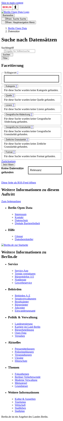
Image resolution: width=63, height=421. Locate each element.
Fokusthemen (22, 374)
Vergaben (20, 335)
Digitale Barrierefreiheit (27, 223)
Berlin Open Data (17, 28)
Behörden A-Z (22, 295)
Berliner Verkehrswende (27, 377)
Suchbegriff (7, 47)
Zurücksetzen (8, 161)
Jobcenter (20, 307)
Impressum (20, 214)
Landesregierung (24, 323)
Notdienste (20, 279)
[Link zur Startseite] (15, 12)
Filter (5, 58)
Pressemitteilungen (25, 348)
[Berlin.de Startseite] (14, 245)
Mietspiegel (21, 383)
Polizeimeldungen (24, 351)
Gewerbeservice (23, 282)
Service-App (21, 270)
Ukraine (19, 357)
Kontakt (19, 217)
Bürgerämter (21, 304)
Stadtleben (20, 408)
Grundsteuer (21, 386)
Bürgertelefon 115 (24, 276)
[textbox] (31, 78)
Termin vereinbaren (25, 273)
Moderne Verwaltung (26, 380)
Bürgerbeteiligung (24, 329)
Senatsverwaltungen (25, 298)
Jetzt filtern (8, 164)
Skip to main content (12, 2)
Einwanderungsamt (25, 310)
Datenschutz (21, 220)
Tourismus (20, 402)
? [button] (17, 72)
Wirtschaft (20, 405)
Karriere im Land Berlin (27, 326)
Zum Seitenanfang (11, 201)
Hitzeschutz (21, 360)
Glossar (19, 236)
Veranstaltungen (23, 354)
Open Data (20, 332)
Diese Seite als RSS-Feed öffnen (18, 182)
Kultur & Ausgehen (25, 399)
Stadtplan (20, 411)
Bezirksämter (22, 301)
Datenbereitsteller (24, 239)
